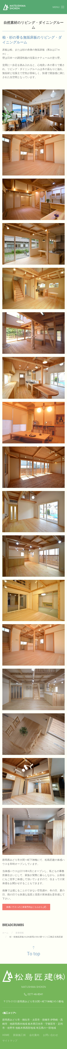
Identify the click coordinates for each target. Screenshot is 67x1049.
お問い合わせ (50, 1035)
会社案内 (34, 1035)
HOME (5, 1035)
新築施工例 (19, 1035)
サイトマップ (9, 1040)
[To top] (34, 947)
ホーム (5, 933)
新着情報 (20, 933)
